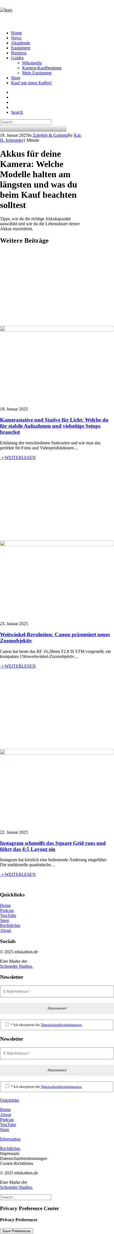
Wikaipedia (32, 62)
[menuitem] (56, 33)
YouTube (8, 915)
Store (15, 77)
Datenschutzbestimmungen (61, 1025)
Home (16, 33)
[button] (17, 112)
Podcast (7, 910)
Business (19, 52)
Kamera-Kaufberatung (41, 67)
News (16, 38)
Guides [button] (17, 57)
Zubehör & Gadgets (50, 135)
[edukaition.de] (57, 13)
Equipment (20, 47)
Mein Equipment (36, 72)
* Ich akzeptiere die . (46, 1025)
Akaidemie (20, 42)
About (5, 930)
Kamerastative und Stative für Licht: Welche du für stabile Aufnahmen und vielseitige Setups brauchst (54, 426)
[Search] (25, 122)
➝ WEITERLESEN (18, 457)
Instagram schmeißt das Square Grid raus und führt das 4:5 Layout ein (53, 846)
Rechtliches (10, 925)
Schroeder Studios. (16, 966)
